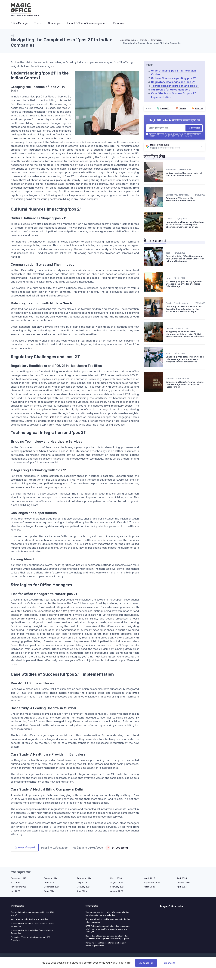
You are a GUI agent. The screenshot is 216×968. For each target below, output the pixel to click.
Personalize (169, 963)
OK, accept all (146, 963)
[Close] (165, 476)
